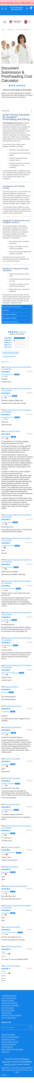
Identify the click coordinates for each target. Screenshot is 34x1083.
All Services (5, 1052)
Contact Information (22, 1070)
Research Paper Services (9, 1042)
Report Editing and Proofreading (16, 886)
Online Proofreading (8, 1034)
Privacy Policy (5, 1067)
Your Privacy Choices (8, 1018)
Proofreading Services (8, 995)
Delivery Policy (11, 1070)
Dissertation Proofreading (10, 1005)
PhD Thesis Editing (7, 1010)
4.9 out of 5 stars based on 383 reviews (17, 90)
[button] (6, 8)
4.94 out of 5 (22, 332)
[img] (17, 332)
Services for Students (8, 1044)
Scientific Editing (7, 1047)
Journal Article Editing (13, 431)
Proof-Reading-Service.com (17, 8)
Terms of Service (15, 1067)
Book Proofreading (7, 1008)
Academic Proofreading (13, 706)
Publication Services (8, 1039)
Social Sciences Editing (13, 946)
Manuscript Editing (12, 687)
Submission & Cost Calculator (11, 1015)
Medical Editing (6, 1013)
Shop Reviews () (9, 356)
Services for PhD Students (10, 1037)
